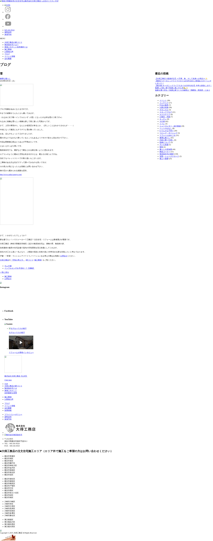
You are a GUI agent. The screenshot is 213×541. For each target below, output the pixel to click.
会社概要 (8, 59)
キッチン (163, 119)
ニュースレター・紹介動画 (170, 126)
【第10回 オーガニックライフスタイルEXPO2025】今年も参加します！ (183, 85)
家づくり (29, 260)
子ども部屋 (164, 145)
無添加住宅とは (10, 388)
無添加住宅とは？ (11, 45)
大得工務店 (4, 260)
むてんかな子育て (167, 131)
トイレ (162, 124)
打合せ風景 (164, 105)
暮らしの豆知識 (166, 149)
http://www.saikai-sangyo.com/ (11, 174)
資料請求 (8, 417)
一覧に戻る (4, 272)
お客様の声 (8, 52)
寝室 (161, 147)
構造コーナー (165, 152)
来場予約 (8, 419)
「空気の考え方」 (18, 260)
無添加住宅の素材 (167, 154)
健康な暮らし (5, 79)
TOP (6, 384)
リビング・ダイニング (168, 133)
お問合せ (63, 256)
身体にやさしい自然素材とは (16, 47)
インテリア (164, 103)
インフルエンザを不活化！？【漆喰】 (19, 268)
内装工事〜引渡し (167, 140)
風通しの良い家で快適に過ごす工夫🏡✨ (171, 88)
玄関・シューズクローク (169, 156)
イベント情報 (9, 56)
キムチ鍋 (8, 266)
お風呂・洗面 (165, 117)
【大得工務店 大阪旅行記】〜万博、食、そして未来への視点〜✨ (181, 79)
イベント (163, 100)
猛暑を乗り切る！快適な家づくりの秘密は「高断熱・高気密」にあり (182, 90)
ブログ (7, 54)
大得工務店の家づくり (13, 42)
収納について (165, 142)
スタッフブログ (166, 112)
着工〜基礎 (164, 159)
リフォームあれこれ (168, 135)
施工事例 (8, 49)
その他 (162, 121)
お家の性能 (164, 107)
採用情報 (8, 410)
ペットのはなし (166, 128)
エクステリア (165, 114)
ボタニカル (164, 110)
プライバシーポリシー (13, 414)
